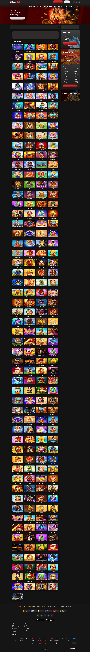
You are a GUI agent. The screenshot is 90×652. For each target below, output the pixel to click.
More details (70, 45)
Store (13, 629)
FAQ (24, 631)
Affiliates (25, 625)
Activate (70, 43)
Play (18, 49)
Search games (68, 27)
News (13, 625)
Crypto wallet (26, 628)
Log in (67, 1)
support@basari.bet (17, 648)
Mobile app (26, 623)
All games (14, 631)
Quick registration (58, 1)
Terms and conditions (16, 626)
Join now (17, 18)
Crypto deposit (26, 626)
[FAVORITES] (58, 27)
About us (13, 623)
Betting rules (14, 628)
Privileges (26, 629)
